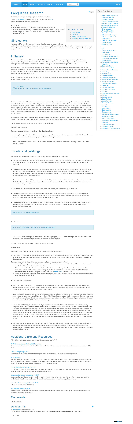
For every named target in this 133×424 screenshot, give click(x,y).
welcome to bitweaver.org (110, 25)
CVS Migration (106, 107)
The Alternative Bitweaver (110, 80)
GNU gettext (76, 33)
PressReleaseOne (107, 31)
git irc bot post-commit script (110, 93)
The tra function (57, 272)
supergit (104, 105)
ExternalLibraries (107, 76)
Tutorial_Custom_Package (110, 23)
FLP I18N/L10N (16, 357)
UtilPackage (105, 72)
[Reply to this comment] (93, 406)
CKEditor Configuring (108, 89)
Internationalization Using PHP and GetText (24, 383)
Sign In (118, 4)
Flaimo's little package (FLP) (20, 352)
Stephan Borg (16, 409)
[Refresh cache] (89, 12)
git (103, 48)
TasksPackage (106, 74)
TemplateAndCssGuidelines (110, 115)
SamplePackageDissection (110, 21)
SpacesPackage (107, 97)
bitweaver (16, 4)
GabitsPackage (106, 99)
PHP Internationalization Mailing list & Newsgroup (26, 344)
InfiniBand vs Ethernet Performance (109, 38)
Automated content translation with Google (109, 82)
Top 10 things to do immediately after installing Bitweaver (110, 120)
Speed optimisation (108, 116)
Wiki (24, 4)
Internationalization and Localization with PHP (25, 375)
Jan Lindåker (20, 19)
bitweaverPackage (107, 19)
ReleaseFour (106, 54)
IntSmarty (75, 34)
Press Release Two (108, 33)
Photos (32, 4)
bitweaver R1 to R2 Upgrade (111, 128)
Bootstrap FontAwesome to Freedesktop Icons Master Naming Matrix (110, 58)
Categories (58, 4)
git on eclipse (106, 109)
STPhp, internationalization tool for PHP (23, 367)
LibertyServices (107, 101)
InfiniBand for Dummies (109, 41)
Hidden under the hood (109, 68)
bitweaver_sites (107, 45)
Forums (41, 4)
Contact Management (108, 78)
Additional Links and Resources (82, 38)
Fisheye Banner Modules (110, 70)
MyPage (104, 95)
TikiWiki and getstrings (79, 36)
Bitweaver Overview (108, 17)
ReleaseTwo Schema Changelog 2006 (108, 28)
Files (49, 4)
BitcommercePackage (109, 35)
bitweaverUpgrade (107, 126)
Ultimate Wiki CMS (108, 87)
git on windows (106, 111)
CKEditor (105, 91)
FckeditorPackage (107, 103)
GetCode (105, 85)
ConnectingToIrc (107, 66)
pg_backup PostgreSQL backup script (109, 51)
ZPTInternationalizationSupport (20, 389)
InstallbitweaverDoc (108, 124)
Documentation (106, 43)
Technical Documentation (110, 15)
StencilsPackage (107, 113)
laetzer (51, 19)
